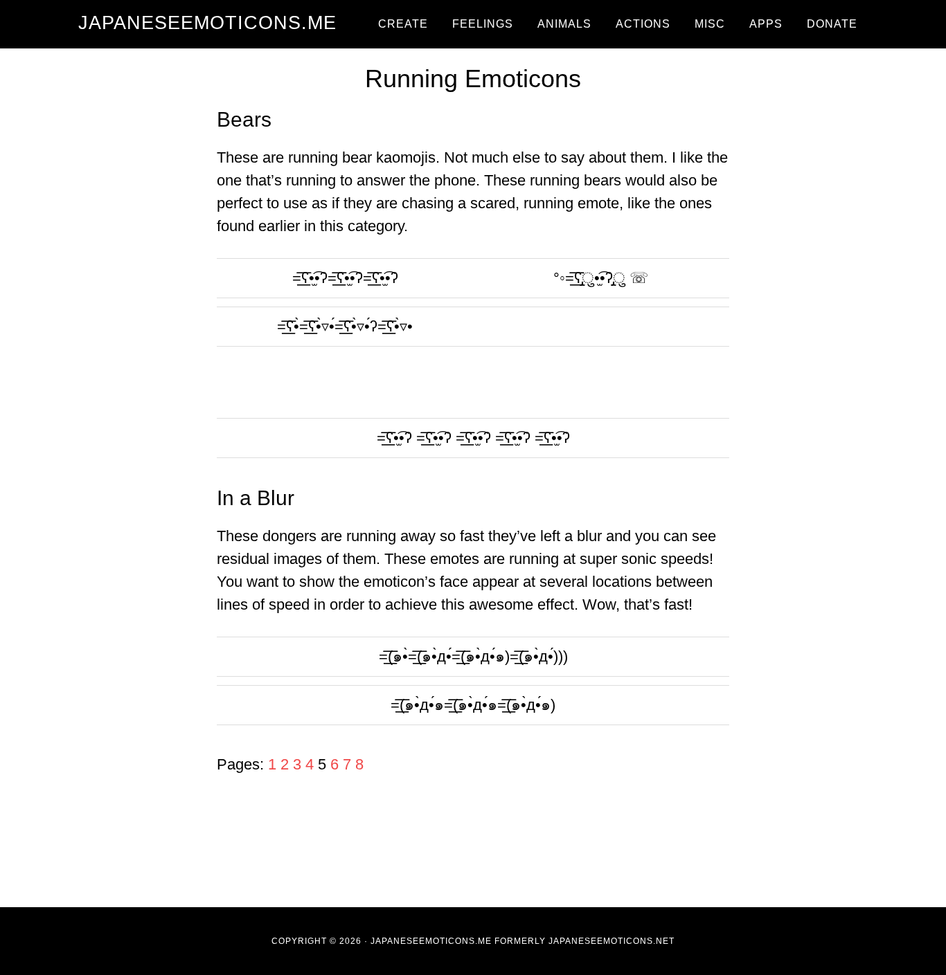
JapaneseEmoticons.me (207, 22)
